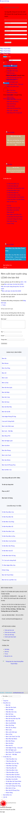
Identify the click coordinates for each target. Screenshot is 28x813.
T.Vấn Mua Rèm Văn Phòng (13, 777)
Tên (2, 332)
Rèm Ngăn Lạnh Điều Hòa (13, 783)
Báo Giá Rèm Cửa (7, 265)
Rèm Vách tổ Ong (10, 788)
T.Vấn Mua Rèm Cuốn (12, 770)
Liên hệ (7, 651)
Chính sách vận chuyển (10, 632)
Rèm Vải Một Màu (11, 716)
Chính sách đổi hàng (9, 634)
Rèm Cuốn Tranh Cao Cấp (13, 736)
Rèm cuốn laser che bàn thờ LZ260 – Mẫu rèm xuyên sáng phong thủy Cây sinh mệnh (12, 286)
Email (3, 335)
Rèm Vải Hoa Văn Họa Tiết (13, 718)
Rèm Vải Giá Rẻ (10, 721)
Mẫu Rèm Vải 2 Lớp (11, 712)
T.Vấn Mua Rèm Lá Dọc (12, 772)
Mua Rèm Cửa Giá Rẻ (11, 779)
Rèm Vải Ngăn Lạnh (11, 750)
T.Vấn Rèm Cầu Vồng (11, 765)
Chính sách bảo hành (10, 637)
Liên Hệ (5, 267)
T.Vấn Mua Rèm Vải (11, 761)
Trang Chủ (5, 54)
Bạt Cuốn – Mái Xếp (11, 754)
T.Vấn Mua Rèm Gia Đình (13, 774)
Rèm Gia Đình (9, 743)
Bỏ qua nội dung (4, 1)
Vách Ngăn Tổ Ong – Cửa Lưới (14, 747)
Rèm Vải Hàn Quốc (11, 707)
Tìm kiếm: (6, 60)
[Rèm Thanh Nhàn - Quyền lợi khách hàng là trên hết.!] (5, 51)
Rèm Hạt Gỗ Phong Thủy (12, 790)
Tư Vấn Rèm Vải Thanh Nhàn (13, 781)
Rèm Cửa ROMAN (11, 723)
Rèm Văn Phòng (10, 741)
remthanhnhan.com (18, 692)
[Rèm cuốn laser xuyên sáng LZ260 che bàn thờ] (11, 291)
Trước (3, 305)
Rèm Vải (8, 705)
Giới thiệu (7, 649)
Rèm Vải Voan (9, 714)
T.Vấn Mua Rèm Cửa (11, 759)
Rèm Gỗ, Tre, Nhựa (11, 727)
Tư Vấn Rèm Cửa (7, 178)
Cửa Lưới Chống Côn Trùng (13, 786)
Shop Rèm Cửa (6, 56)
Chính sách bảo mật (9, 630)
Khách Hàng (9, 792)
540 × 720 (23, 282)
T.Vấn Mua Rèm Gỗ (11, 768)
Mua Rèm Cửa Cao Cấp (12, 763)
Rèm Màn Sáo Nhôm (11, 738)
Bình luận (4, 319)
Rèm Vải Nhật (9, 709)
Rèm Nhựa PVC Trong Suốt (13, 752)
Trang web (4, 339)
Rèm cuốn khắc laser (11, 732)
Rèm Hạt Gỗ (9, 745)
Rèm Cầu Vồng (10, 725)
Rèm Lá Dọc (9, 734)
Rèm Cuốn (9, 729)
